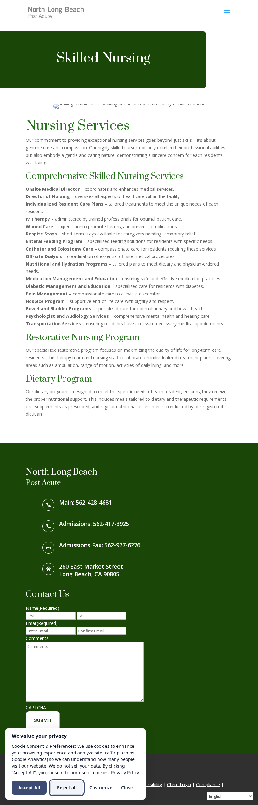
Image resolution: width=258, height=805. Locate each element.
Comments (37, 638)
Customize (100, 788)
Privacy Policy (125, 772)
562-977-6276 (122, 545)
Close (127, 788)
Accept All (29, 788)
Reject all (66, 788)
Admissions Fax (80, 545)
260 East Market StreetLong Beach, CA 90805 (91, 570)
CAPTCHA (36, 707)
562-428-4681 (94, 502)
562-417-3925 (111, 523)
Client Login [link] (179, 784)
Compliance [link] (208, 784)
